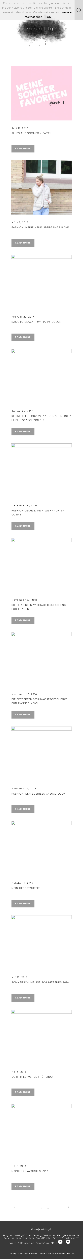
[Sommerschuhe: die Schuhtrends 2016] (41, 942)
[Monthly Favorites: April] (41, 1131)
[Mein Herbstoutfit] (41, 848)
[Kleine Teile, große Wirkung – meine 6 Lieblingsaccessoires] (41, 376)
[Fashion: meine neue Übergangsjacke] (41, 187)
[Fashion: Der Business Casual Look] (41, 754)
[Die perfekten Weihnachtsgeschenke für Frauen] (41, 565)
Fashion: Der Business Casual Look (38, 793)
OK (49, 16)
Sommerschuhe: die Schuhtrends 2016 (40, 982)
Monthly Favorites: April (30, 1171)
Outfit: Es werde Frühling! (32, 1076)
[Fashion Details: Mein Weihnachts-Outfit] (41, 470)
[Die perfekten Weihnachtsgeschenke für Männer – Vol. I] (41, 659)
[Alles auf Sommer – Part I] (41, 93)
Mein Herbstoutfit (25, 888)
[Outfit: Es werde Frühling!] (41, 1037)
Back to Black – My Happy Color (36, 321)
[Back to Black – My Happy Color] (41, 282)
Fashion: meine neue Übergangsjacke (40, 227)
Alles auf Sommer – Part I (31, 133)
